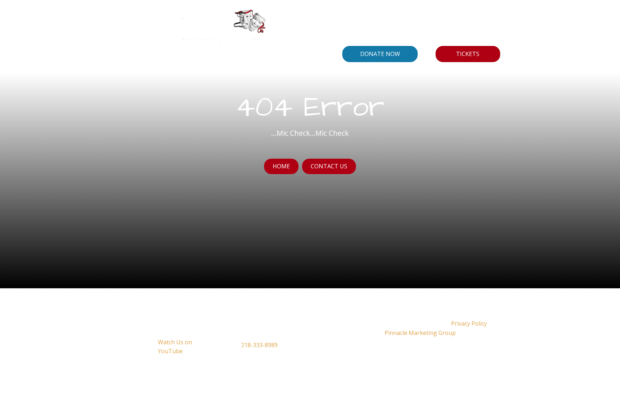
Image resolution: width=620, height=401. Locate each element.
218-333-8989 (259, 345)
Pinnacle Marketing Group (420, 333)
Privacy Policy (469, 323)
